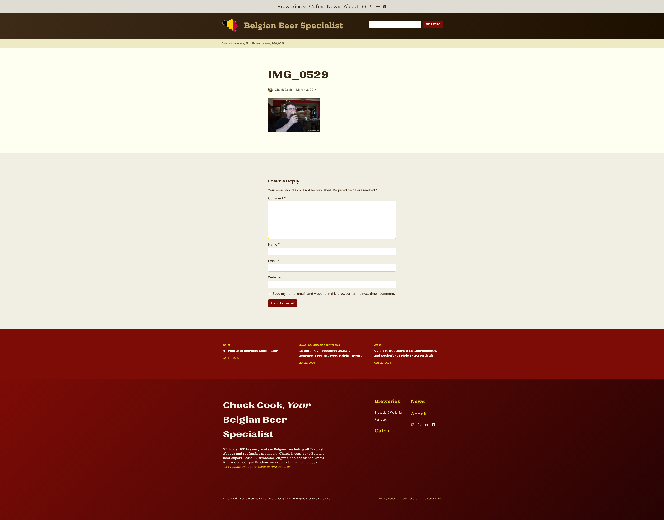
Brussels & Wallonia (388, 412)
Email (273, 261)
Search (433, 24)
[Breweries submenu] (304, 6)
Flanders (381, 419)
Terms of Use (409, 498)
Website (274, 277)
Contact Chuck (432, 498)
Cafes (226, 344)
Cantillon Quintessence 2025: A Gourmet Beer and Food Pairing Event (330, 353)
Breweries (304, 344)
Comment (277, 198)
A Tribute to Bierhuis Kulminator (250, 351)
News (418, 401)
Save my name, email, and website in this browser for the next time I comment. (333, 294)
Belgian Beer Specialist (293, 25)
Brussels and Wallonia (326, 344)
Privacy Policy (386, 498)
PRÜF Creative (321, 498)
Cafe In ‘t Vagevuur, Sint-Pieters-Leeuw (245, 43)
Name (274, 244)
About (418, 414)
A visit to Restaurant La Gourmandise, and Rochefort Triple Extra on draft (405, 353)
